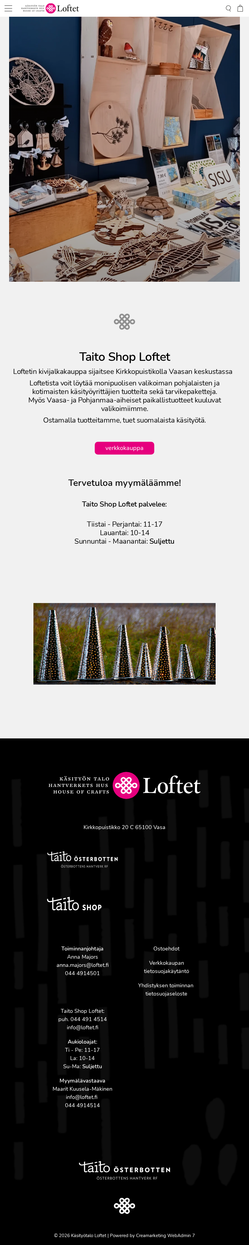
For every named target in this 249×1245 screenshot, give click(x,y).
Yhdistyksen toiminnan (166, 985)
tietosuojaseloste (166, 993)
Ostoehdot (166, 948)
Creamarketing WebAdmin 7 (165, 1236)
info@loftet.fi (82, 1027)
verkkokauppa (124, 448)
